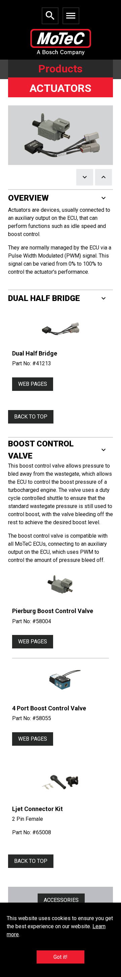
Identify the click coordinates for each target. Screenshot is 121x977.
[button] (60, 198)
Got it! (60, 957)
